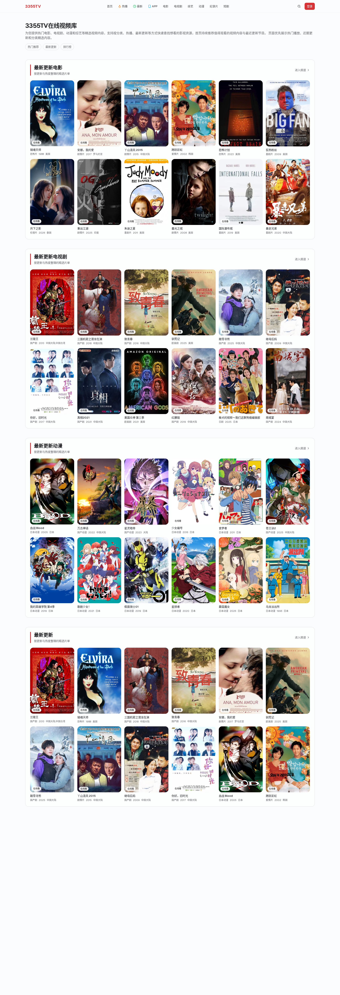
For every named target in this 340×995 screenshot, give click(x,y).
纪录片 (214, 6)
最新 (139, 6)
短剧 (226, 6)
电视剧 (178, 6)
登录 (309, 6)
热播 (125, 6)
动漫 (201, 6)
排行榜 (67, 47)
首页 (110, 6)
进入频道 (300, 70)
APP (154, 6)
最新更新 (50, 47)
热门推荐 (33, 47)
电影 (165, 6)
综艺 (190, 6)
